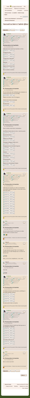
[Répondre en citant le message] (24, 35)
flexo (6, 221)
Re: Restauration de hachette (11, 88)
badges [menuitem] (8, 6)
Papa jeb (7, 242)
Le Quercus (9, 33)
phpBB (11, 390)
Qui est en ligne (6, 378)
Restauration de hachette (11, 28)
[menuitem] (23, 6)
